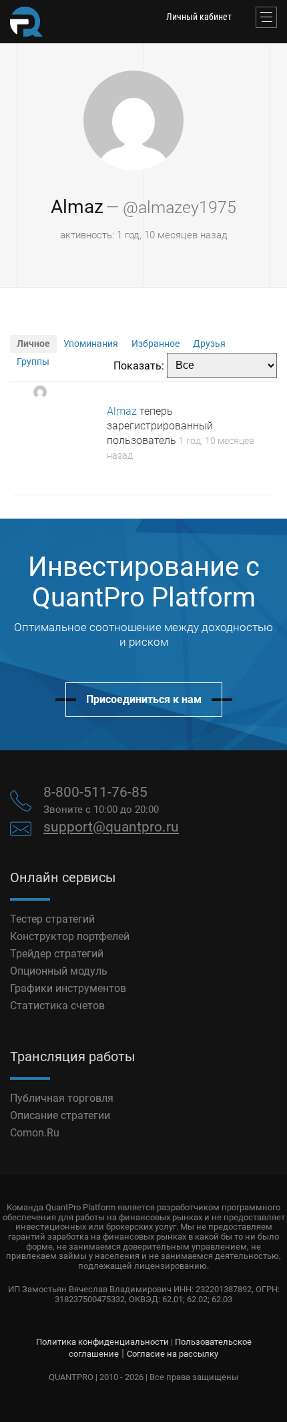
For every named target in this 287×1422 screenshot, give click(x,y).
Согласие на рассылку (172, 1354)
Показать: (138, 365)
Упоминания (90, 343)
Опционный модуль (58, 971)
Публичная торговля (61, 1098)
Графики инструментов (68, 988)
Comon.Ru (34, 1132)
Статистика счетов (57, 1005)
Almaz (77, 207)
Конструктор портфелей (69, 936)
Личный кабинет (199, 16)
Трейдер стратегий (56, 953)
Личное (33, 343)
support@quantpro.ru (111, 827)
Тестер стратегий (52, 919)
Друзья (209, 343)
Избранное (155, 343)
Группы (33, 361)
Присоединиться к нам (144, 699)
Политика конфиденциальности (102, 1342)
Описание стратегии (60, 1115)
